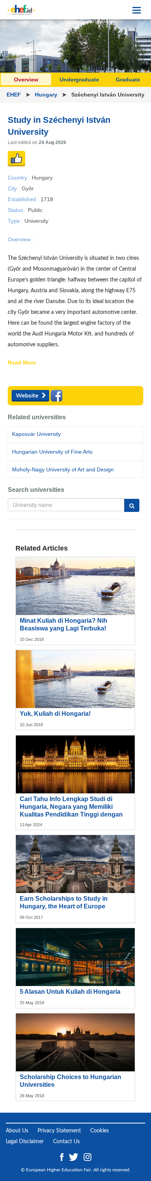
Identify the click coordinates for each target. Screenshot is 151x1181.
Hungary (47, 94)
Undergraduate (79, 79)
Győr (28, 188)
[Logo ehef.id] (21, 9)
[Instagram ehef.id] (87, 1156)
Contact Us (66, 1141)
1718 (47, 199)
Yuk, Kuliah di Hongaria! (55, 713)
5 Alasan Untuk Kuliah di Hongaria (70, 991)
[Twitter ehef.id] (74, 1156)
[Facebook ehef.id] (62, 1156)
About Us (17, 1131)
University (36, 221)
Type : (16, 221)
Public (35, 210)
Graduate (128, 79)
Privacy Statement (59, 1131)
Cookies (99, 1131)
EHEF (14, 94)
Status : (18, 210)
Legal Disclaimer (25, 1141)
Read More (22, 363)
